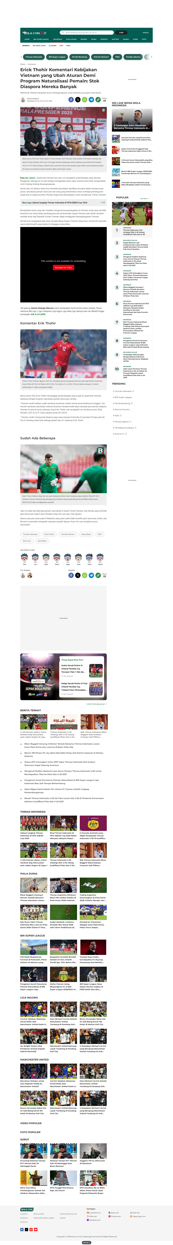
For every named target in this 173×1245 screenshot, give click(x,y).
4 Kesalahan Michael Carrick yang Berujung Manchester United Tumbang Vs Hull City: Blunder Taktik (93, 1048)
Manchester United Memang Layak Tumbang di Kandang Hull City (63, 1048)
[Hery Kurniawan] (23, 99)
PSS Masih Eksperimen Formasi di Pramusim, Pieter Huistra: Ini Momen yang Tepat (33, 959)
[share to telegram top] (91, 99)
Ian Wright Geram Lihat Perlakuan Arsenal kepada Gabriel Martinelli (32, 1048)
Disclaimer (39, 1214)
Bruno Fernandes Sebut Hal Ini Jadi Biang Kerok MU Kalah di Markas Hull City (92, 1021)
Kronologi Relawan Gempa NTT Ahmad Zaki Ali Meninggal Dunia (32, 1163)
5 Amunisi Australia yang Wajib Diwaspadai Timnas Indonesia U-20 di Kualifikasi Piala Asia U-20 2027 (93, 835)
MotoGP (115, 39)
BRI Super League (41, 39)
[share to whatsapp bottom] (84, 575)
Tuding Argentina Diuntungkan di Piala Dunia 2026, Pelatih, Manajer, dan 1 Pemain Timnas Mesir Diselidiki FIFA (93, 897)
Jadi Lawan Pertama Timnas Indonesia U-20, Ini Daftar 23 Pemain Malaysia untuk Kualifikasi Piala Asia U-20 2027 (135, 373)
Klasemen (52, 46)
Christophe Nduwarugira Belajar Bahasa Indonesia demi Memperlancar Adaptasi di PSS (135, 358)
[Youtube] (35, 1229)
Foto (144, 39)
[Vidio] (31, 1229)
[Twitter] (26, 1229)
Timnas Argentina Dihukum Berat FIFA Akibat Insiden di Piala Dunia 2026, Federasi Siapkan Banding (63, 897)
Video (135, 39)
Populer (122, 197)
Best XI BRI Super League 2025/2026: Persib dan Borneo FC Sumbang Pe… (136, 172)
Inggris (84, 39)
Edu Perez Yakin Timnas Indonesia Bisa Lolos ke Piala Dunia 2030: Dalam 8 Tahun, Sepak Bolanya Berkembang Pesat (33, 924)
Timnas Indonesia (33, 812)
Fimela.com (116, 1216)
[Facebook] (22, 1229)
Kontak (24, 1214)
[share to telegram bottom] (91, 575)
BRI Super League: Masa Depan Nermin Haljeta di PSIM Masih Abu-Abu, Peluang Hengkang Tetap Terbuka (91, 986)
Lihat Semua (143, 198)
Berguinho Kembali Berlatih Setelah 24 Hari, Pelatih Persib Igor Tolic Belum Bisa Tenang (63, 959)
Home (27, 39)
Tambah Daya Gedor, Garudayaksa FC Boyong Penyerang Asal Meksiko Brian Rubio (91, 959)
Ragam (126, 39)
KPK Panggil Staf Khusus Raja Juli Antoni (61, 1189)
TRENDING (119, 383)
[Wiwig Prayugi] (29, 575)
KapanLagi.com (139, 1216)
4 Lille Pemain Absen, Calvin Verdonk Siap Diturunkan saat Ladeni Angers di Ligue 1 (33, 734)
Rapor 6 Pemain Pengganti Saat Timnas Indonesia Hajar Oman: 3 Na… (136, 150)
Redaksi (24, 1218)
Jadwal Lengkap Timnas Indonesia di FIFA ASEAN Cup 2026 (31, 835)
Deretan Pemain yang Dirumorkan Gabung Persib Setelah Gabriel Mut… (136, 139)
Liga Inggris (29, 997)
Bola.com (24, 178)
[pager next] (152, 57)
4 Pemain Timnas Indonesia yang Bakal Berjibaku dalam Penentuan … (136, 184)
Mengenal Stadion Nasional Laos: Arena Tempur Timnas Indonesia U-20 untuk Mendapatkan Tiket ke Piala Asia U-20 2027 (135, 261)
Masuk (146, 33)
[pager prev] (21, 57)
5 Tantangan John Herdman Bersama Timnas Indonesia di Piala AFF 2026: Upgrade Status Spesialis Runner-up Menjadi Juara (131, 127)
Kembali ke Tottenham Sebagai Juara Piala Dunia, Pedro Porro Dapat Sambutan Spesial (92, 924)
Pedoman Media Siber (44, 1218)
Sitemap (24, 1222)
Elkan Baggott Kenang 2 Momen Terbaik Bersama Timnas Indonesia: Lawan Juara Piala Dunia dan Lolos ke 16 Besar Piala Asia (33, 897)
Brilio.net (93, 1216)
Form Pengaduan (68, 1214)
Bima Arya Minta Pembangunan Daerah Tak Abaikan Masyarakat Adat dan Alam (32, 1190)
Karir (62, 1218)
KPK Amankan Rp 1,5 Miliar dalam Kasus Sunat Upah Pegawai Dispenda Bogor (92, 1190)
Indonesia (57, 39)
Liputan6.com (95, 1213)
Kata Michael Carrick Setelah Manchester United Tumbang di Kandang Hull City (63, 1021)
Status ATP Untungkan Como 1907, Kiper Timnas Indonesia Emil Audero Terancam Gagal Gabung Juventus (135, 276)
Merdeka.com (95, 1220)
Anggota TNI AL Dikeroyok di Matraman (92, 1162)
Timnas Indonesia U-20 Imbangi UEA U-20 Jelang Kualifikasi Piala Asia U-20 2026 (62, 734)
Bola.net (136, 1213)
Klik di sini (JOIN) (38, 314)
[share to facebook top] (71, 99)
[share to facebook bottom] (71, 575)
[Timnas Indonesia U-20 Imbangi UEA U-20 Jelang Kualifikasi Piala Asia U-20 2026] (132, 213)
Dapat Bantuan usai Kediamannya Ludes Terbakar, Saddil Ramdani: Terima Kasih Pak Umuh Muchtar (135, 246)
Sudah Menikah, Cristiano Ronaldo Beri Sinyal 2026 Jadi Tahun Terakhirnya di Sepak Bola (62, 924)
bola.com (75, 1237)
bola (34, 33)
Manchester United (34, 1059)
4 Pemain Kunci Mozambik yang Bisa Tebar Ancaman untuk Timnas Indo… (136, 161)
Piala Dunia (71, 39)
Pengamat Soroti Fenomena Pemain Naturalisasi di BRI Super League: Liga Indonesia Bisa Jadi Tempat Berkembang (33, 986)
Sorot (24, 1139)
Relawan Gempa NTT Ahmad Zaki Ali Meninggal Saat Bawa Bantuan (63, 1163)
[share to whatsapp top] (84, 99)
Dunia (93, 39)
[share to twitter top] (78, 99)
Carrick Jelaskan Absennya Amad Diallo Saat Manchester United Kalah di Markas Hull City (33, 1021)
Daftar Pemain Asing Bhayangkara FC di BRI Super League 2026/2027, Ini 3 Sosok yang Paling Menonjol (63, 986)
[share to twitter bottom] (78, 575)
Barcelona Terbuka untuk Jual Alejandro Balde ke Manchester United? (32, 1083)
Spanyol (104, 39)
